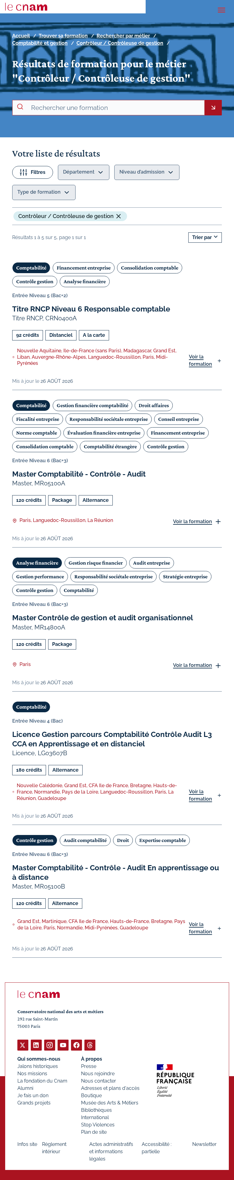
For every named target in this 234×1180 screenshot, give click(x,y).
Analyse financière (85, 281)
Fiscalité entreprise (37, 419)
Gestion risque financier (96, 563)
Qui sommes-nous (38, 1059)
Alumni (25, 1088)
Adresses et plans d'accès (110, 1088)
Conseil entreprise (178, 419)
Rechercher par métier (123, 36)
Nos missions (32, 1073)
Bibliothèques (96, 1110)
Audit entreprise (151, 563)
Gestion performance (40, 576)
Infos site (27, 1144)
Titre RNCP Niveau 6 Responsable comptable (91, 309)
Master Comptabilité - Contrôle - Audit (79, 474)
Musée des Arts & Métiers (109, 1103)
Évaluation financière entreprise (103, 433)
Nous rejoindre (98, 1073)
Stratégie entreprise (185, 576)
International (95, 1117)
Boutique (91, 1095)
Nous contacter (98, 1081)
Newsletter (204, 1144)
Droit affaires (154, 405)
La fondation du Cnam (42, 1081)
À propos (91, 1059)
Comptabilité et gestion (40, 43)
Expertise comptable (162, 840)
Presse (88, 1066)
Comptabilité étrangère (110, 446)
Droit (123, 840)
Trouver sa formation (63, 36)
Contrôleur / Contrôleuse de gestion (119, 43)
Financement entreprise (84, 268)
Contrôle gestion (34, 281)
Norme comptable (36, 433)
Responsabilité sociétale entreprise (108, 419)
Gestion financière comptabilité (92, 405)
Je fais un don (32, 1095)
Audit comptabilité (85, 840)
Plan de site (94, 1132)
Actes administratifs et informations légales (111, 1151)
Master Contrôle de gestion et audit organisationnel (102, 617)
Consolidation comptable (149, 268)
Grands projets (34, 1103)
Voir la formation (200, 360)
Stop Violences (98, 1125)
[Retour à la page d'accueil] (26, 6)
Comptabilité (31, 268)
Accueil (21, 36)
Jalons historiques (37, 1066)
